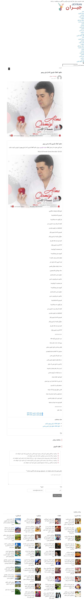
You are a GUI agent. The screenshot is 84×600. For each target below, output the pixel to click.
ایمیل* (41, 487)
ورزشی (82, 34)
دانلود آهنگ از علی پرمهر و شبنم (52, 424)
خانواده (82, 18)
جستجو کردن (81, 65)
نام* (61, 487)
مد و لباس (81, 30)
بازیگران (82, 15)
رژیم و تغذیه (81, 22)
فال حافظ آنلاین (80, 36)
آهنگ (60, 68)
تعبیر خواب (81, 17)
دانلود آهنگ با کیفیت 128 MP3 (34, 415)
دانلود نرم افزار (81, 20)
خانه (83, 12)
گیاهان (82, 29)
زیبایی (82, 24)
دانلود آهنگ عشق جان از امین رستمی (51, 426)
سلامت (82, 25)
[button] (42, 63)
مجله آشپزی (81, 13)
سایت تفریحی (43, 147)
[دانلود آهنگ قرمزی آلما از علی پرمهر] (35, 109)
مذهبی (82, 32)
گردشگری (82, 27)
